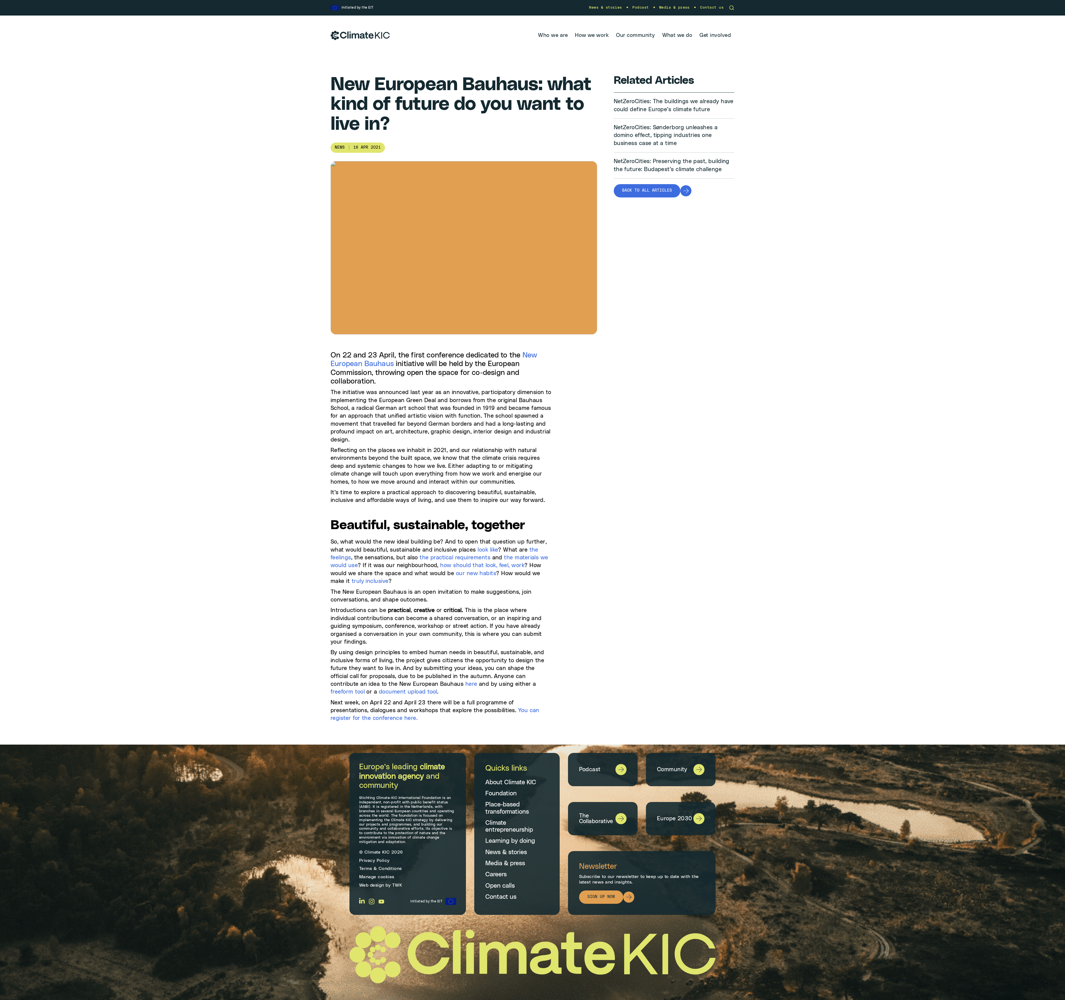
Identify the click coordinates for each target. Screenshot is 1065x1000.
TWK (397, 885)
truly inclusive (370, 581)
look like (488, 550)
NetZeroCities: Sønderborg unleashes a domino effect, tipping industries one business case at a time (666, 135)
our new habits (476, 573)
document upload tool (408, 692)
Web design (371, 885)
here (471, 684)
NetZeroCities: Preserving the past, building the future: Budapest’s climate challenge (671, 165)
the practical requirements (455, 557)
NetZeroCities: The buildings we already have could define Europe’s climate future (674, 105)
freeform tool (348, 692)
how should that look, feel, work (482, 565)
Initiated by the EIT (426, 901)
